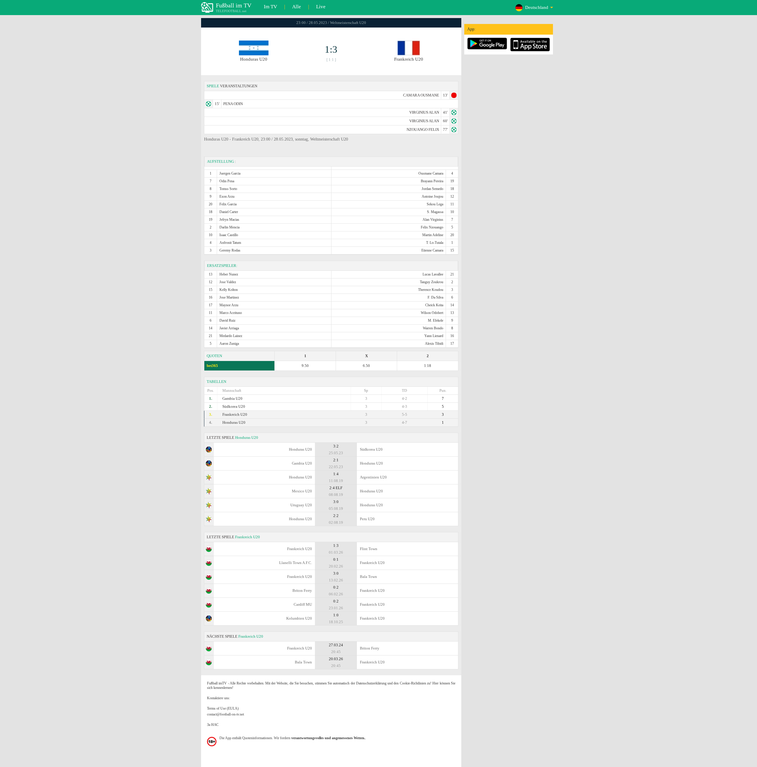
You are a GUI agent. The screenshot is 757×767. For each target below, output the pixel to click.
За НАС (213, 725)
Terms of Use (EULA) (223, 708)
